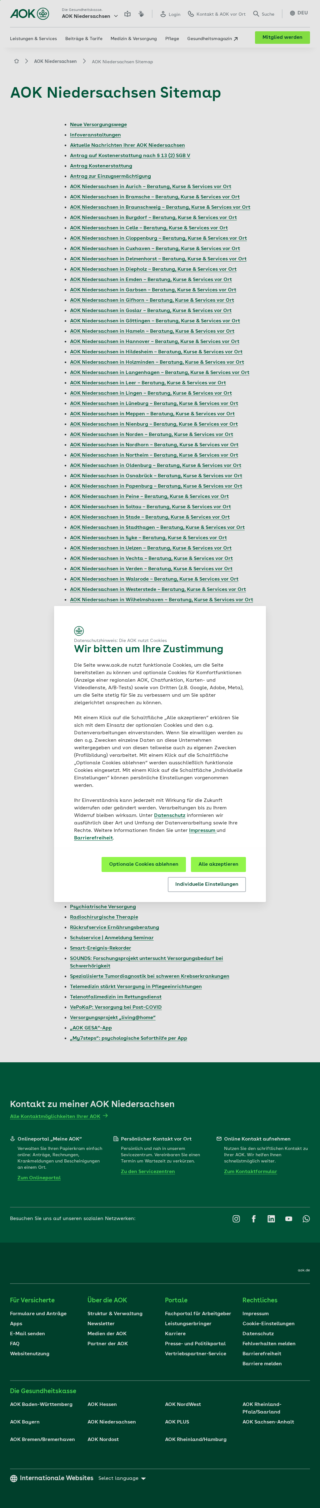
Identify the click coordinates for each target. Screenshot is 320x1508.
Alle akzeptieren (218, 864)
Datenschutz (169, 815)
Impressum (203, 830)
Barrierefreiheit (93, 838)
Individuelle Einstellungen (206, 884)
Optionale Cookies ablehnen (143, 864)
